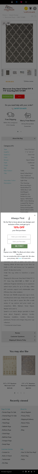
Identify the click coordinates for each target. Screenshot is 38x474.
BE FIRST (19, 246)
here (20, 258)
